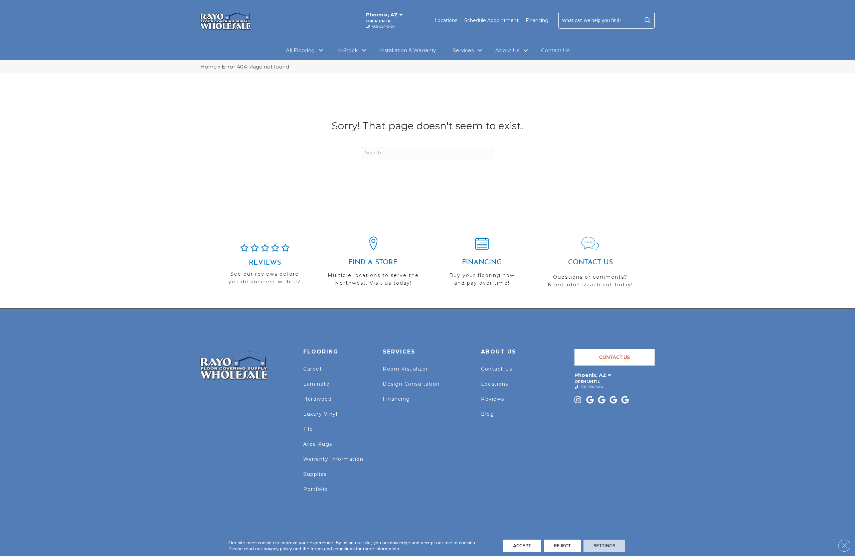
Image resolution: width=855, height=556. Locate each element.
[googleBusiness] (591, 400)
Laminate (316, 384)
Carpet (312, 369)
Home (208, 66)
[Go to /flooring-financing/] (481, 264)
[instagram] (579, 400)
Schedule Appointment (491, 20)
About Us (507, 50)
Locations (446, 20)
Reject (562, 545)
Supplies (315, 474)
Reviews (492, 399)
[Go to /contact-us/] (590, 265)
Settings (604, 545)
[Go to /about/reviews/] (264, 267)
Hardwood (317, 399)
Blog (487, 414)
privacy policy (278, 548)
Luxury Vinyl (320, 414)
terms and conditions (333, 548)
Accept (522, 545)
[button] (647, 20)
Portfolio (315, 489)
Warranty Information (333, 459)
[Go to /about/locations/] (373, 264)
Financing (537, 20)
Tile (308, 429)
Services (463, 50)
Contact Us (555, 50)
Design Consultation (411, 384)
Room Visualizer (405, 369)
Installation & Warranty (407, 50)
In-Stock (347, 50)
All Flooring (300, 50)
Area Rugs (317, 444)
